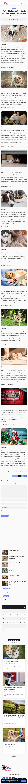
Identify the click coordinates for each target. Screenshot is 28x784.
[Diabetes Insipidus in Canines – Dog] (5, 558)
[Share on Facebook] (12, 19)
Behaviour (11, 570)
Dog (8, 471)
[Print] (18, 19)
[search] (19, 3)
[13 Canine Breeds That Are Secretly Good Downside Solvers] (5, 583)
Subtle (22, 471)
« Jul (3, 633)
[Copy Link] (16, 19)
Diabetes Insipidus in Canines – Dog (16, 556)
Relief (14, 471)
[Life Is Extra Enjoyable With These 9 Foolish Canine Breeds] (14, 735)
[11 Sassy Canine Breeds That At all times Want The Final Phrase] (5, 564)
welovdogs (6, 663)
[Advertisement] (14, 533)
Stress (19, 471)
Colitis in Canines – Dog (14, 550)
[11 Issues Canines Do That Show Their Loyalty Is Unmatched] (14, 679)
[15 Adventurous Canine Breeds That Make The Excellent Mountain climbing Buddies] (14, 707)
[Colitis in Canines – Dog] (5, 552)
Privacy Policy (8, 781)
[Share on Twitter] (14, 19)
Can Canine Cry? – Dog (14, 575)
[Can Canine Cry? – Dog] (5, 577)
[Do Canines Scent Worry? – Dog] (5, 570)
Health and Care (12, 558)
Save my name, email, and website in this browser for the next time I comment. (14, 510)
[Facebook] (3, 778)
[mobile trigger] (2, 3)
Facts (14, 8)
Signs (16, 471)
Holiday (10, 471)
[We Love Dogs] (6, 3)
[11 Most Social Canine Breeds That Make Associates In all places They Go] (14, 652)
